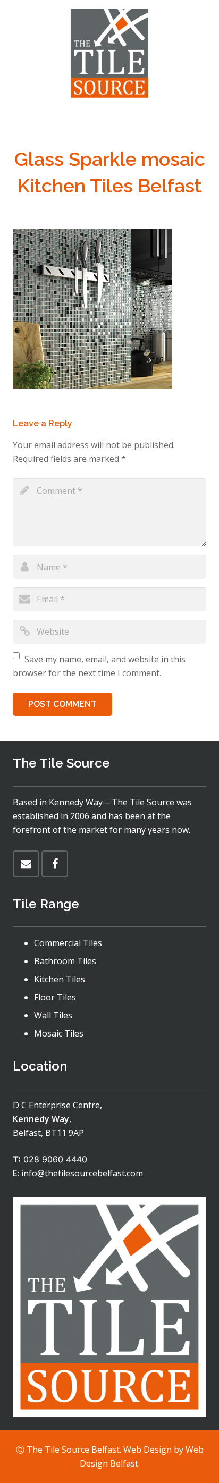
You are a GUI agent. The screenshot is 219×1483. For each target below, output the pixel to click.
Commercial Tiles (68, 943)
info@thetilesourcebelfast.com (82, 1173)
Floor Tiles (55, 997)
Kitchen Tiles (59, 979)
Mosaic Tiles (58, 1033)
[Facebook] (54, 863)
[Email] (26, 863)
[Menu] (109, 119)
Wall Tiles (53, 1015)
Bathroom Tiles (65, 961)
